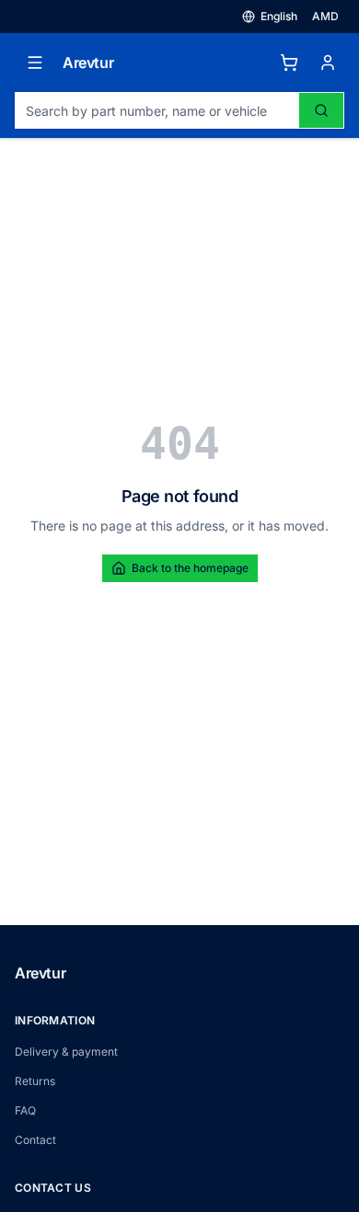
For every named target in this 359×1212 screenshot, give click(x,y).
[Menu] (35, 62)
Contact (35, 1140)
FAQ (25, 1110)
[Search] (321, 110)
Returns (35, 1081)
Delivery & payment (66, 1051)
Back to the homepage (190, 568)
